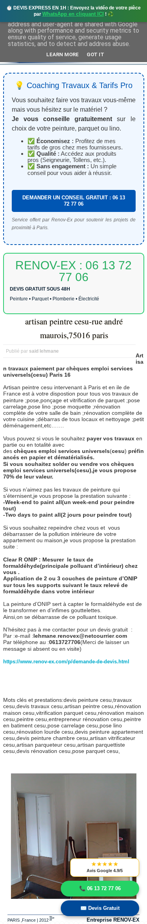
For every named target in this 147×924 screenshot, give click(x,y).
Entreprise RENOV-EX (113, 920)
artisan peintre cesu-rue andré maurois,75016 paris (74, 328)
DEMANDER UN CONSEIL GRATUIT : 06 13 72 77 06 (73, 201)
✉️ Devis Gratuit (100, 908)
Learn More (62, 54)
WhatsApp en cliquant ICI (73, 14)
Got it (95, 54)
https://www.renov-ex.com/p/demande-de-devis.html (66, 661)
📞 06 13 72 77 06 (100, 888)
